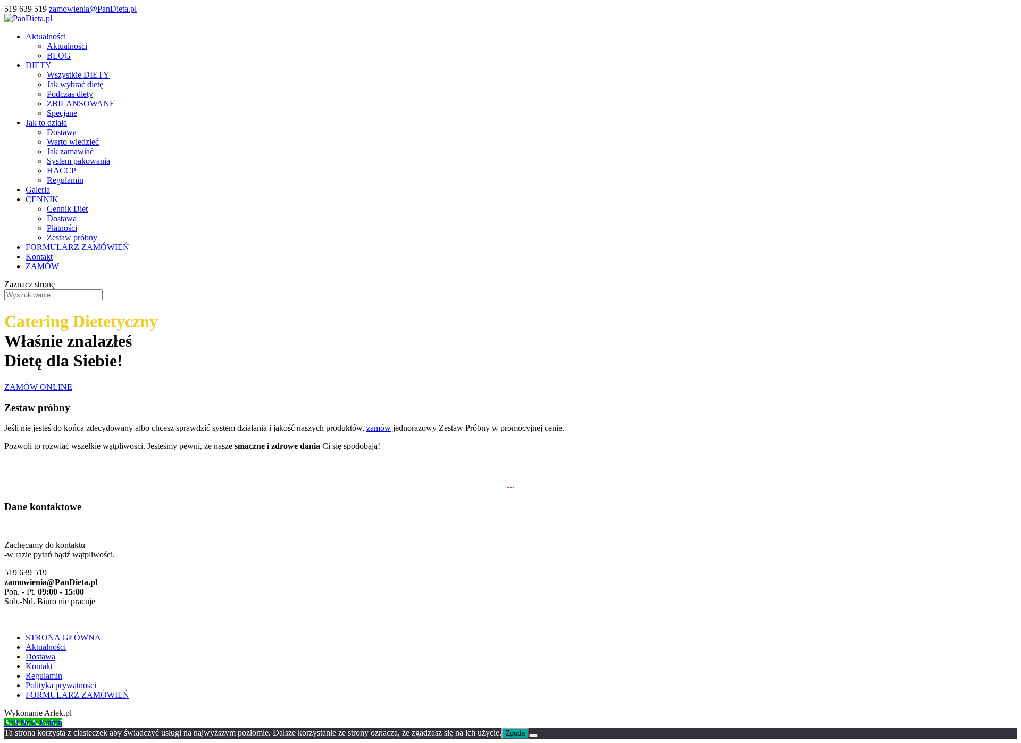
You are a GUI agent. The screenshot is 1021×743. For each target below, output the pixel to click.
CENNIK (42, 199)
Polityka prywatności (61, 685)
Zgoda (515, 733)
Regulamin (65, 180)
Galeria (38, 189)
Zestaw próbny (72, 237)
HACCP (61, 170)
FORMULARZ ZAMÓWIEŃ (77, 247)
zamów (378, 427)
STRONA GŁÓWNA (63, 637)
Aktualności (46, 36)
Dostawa (62, 132)
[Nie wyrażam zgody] (533, 735)
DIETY (39, 65)
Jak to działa (46, 122)
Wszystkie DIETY (78, 74)
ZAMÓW (42, 266)
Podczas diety (70, 93)
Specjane (62, 113)
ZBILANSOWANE (81, 103)
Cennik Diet (67, 208)
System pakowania (78, 160)
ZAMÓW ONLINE (38, 386)
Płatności (62, 227)
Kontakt (39, 256)
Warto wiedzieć (73, 141)
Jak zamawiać (70, 151)
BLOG (59, 55)
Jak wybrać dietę (75, 84)
